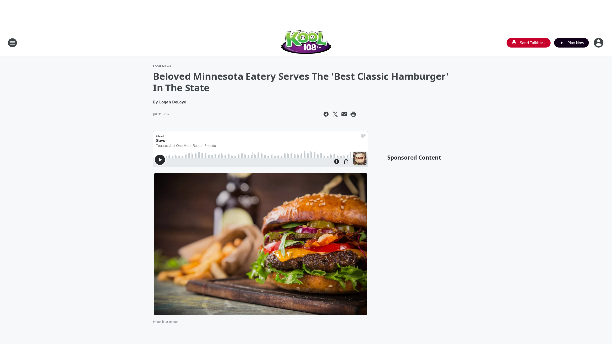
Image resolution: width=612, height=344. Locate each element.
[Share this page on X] (335, 114)
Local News (162, 66)
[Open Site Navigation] (12, 43)
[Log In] (599, 43)
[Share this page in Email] (344, 114)
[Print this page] (353, 114)
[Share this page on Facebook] (326, 114)
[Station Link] (306, 42)
